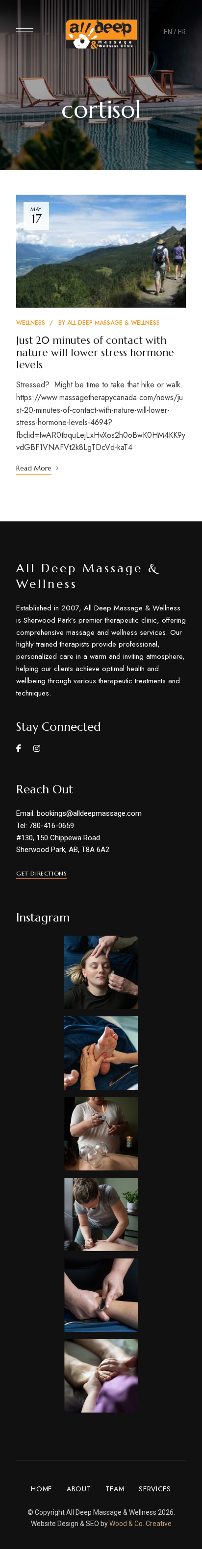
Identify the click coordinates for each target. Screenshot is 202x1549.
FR (182, 32)
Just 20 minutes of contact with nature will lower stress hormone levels (95, 352)
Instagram (36, 748)
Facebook (18, 748)
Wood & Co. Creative (140, 1523)
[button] (41, 873)
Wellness (30, 322)
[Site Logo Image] (101, 34)
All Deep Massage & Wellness (113, 322)
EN (168, 32)
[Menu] (24, 32)
